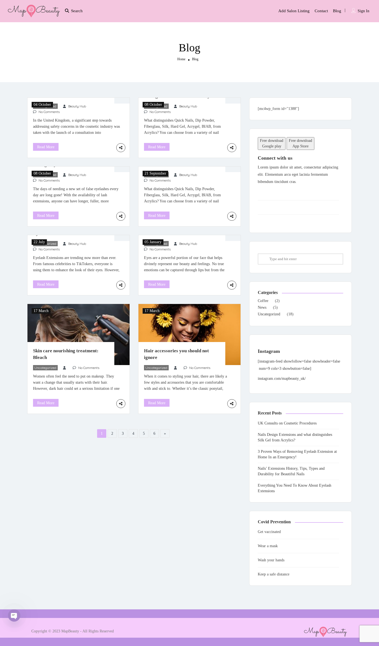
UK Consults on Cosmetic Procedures (287, 423)
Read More (45, 147)
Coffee (263, 301)
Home (181, 59)
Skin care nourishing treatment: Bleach (65, 354)
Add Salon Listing (294, 11)
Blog (337, 11)
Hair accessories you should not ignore (176, 354)
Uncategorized (45, 368)
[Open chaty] (14, 615)
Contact (321, 11)
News (262, 307)
